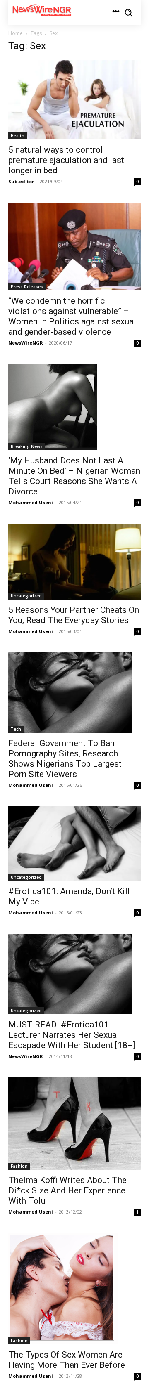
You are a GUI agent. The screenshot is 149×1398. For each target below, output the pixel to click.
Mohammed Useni (30, 502)
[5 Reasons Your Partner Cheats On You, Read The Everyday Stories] (74, 562)
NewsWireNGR (25, 343)
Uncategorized (26, 596)
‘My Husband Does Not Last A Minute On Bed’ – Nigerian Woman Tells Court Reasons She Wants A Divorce (74, 476)
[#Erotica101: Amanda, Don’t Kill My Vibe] (74, 843)
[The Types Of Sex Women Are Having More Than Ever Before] (74, 1288)
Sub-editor (21, 181)
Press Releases (27, 287)
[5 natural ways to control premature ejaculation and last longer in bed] (74, 99)
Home (15, 33)
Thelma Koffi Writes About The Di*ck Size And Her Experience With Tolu (67, 1190)
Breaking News (27, 446)
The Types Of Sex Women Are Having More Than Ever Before (66, 1360)
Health (17, 136)
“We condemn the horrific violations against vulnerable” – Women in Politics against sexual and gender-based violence (72, 316)
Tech (16, 729)
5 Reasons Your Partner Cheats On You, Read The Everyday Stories (73, 615)
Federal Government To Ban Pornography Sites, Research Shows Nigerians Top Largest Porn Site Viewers (65, 758)
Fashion (19, 1166)
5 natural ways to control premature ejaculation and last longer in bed (66, 160)
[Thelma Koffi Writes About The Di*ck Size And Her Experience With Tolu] (74, 1123)
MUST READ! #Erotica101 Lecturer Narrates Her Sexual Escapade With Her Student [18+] (71, 1035)
